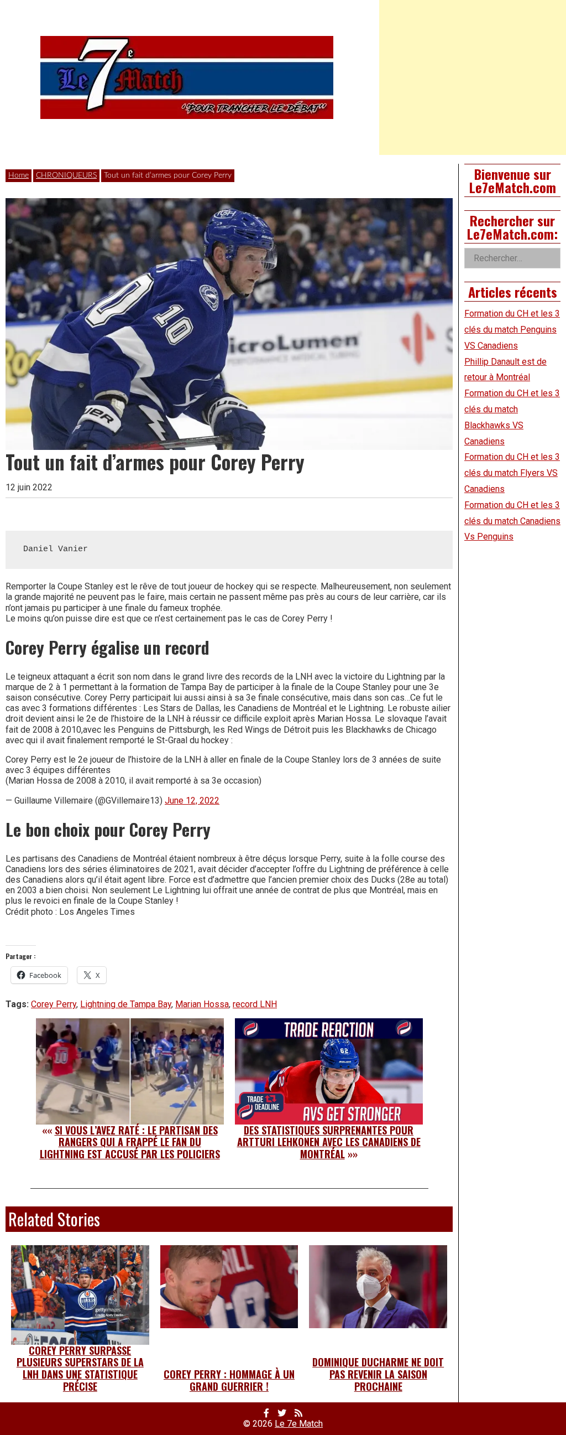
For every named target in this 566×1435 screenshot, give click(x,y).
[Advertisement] (472, 77)
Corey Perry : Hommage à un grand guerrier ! (229, 1380)
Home (18, 175)
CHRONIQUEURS (66, 175)
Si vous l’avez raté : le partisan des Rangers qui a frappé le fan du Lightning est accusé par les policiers (130, 1142)
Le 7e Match (299, 1423)
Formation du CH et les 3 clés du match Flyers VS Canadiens (512, 473)
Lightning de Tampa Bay (125, 1004)
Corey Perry (53, 1004)
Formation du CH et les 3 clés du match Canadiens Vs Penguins (512, 521)
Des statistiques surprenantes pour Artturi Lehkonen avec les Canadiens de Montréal (329, 1142)
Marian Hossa (202, 1004)
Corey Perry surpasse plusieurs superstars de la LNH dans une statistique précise (80, 1368)
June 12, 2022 (192, 800)
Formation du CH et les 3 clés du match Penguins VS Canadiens (512, 329)
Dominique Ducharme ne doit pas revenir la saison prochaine (378, 1374)
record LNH (255, 1004)
